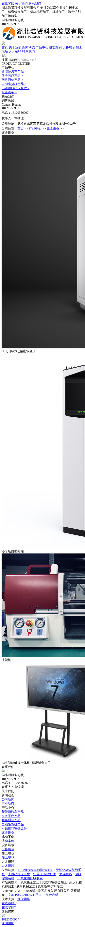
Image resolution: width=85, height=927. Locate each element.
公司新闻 (8, 799)
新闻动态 (28, 47)
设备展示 (68, 47)
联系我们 (34, 3)
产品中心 (42, 47)
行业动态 (8, 803)
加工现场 (8, 857)
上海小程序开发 (19, 874)
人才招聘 (15, 51)
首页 (5, 47)
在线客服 (8, 3)
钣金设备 (9, 92)
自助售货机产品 (14, 84)
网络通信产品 (12, 79)
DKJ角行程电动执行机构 (35, 870)
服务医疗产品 (12, 75)
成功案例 (55, 47)
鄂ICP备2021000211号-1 (25, 895)
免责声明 (51, 895)
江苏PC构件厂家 (44, 874)
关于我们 (21, 3)
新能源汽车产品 (14, 71)
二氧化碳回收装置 (30, 878)
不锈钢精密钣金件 (15, 88)
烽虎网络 (23, 899)
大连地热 (65, 874)
